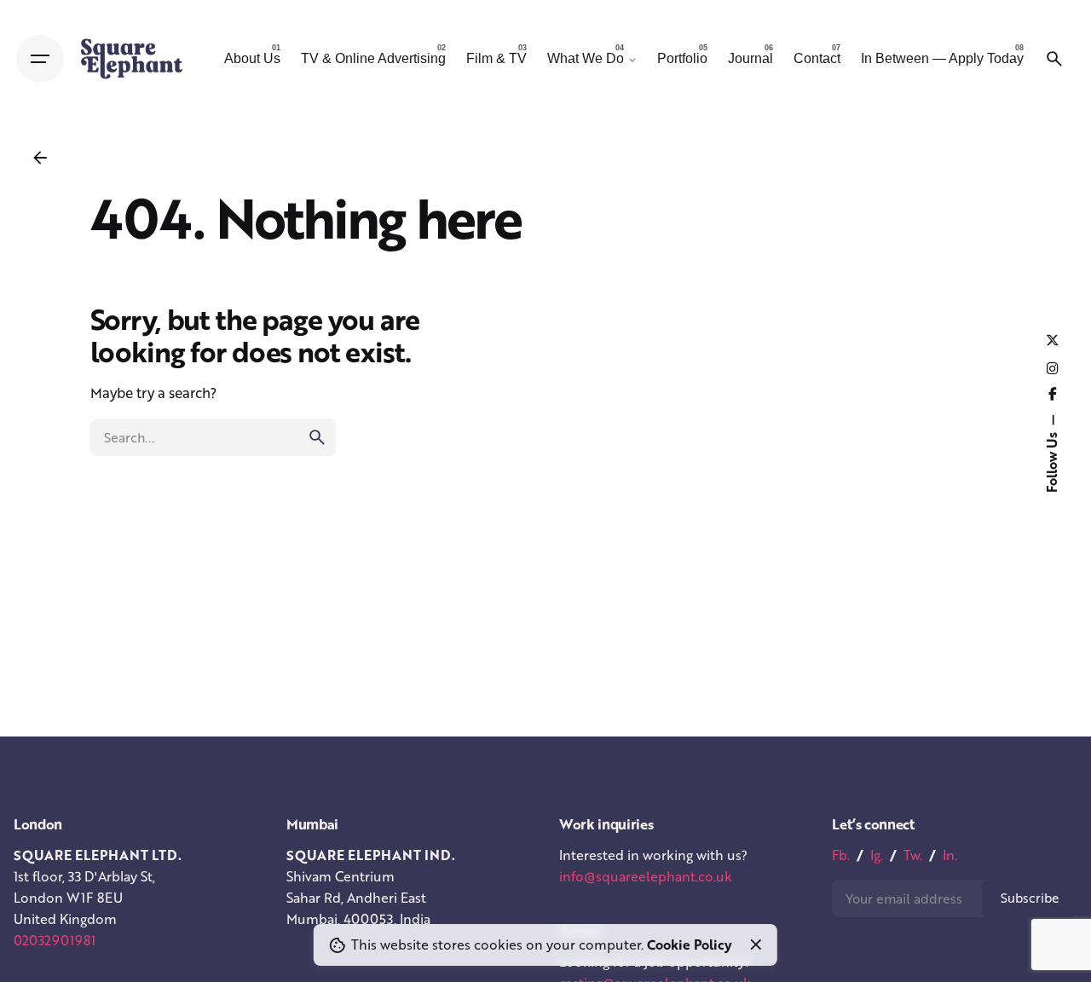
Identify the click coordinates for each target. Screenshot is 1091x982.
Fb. (841, 855)
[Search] (1054, 58)
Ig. (876, 855)
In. (950, 855)
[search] (317, 437)
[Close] (756, 944)
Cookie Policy (689, 944)
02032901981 (54, 940)
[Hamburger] (40, 59)
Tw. (912, 855)
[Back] (40, 158)
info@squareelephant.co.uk (645, 876)
